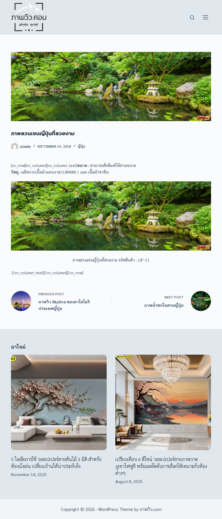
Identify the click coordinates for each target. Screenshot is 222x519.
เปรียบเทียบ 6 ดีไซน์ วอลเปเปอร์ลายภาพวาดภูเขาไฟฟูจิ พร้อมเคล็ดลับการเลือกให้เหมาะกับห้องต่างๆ (161, 466)
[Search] (192, 17)
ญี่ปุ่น (81, 146)
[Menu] (205, 17)
